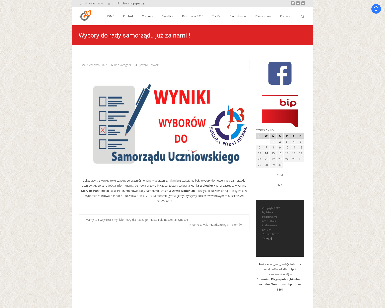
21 (266, 159)
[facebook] (293, 5)
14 (266, 153)
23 (280, 159)
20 (259, 159)
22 (273, 159)
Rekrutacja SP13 (192, 16)
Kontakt (128, 16)
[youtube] (298, 5)
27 (259, 165)
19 (300, 153)
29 (273, 165)
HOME (110, 16)
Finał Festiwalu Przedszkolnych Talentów (217, 225)
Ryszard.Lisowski (148, 65)
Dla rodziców (237, 16)
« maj (280, 174)
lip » (280, 184)
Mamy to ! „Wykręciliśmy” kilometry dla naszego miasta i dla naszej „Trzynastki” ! (136, 220)
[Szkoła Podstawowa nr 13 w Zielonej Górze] (81, 15)
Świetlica (167, 16)
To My (216, 16)
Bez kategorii (122, 65)
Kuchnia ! (286, 16)
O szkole (147, 16)
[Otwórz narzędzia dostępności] (376, 9)
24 (286, 159)
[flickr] (303, 5)
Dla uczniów (263, 16)
